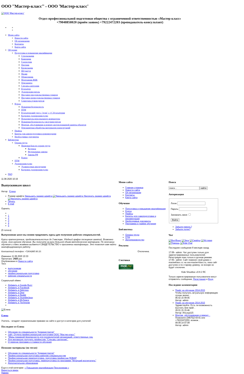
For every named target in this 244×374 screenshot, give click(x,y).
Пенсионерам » (61, 368)
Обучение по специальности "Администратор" (31, 332)
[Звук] (185, 240)
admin (179, 252)
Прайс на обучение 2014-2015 (190, 290)
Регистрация (199, 279)
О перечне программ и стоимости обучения (30, 342)
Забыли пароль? (183, 227)
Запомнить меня (179, 215)
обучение (12, 271)
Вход (210, 279)
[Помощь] (174, 243)
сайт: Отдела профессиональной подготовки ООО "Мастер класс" (41, 334)
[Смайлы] (195, 240)
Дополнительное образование (23, 363)
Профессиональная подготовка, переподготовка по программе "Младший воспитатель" (52, 360)
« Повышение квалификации (39, 368)
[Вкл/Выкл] (175, 240)
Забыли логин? (182, 229)
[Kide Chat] (186, 243)
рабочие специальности (20, 276)
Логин (174, 203)
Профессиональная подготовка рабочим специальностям (37, 355)
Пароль (174, 209)
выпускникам (14, 268)
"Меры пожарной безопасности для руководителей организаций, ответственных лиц (50, 337)
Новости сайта (25, 261)
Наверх (5, 373)
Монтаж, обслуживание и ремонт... (192, 315)
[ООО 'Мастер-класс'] (12, 13)
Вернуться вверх (9, 370)
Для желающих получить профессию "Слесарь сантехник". (38, 339)
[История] (206, 240)
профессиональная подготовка (23, 273)
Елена (12, 191)
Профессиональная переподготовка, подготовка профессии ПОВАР (42, 358)
